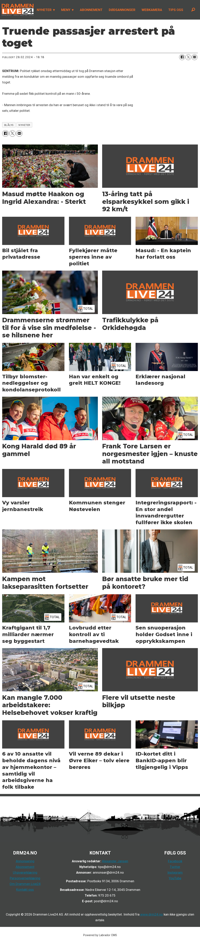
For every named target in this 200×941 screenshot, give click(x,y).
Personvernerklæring (25, 878)
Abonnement (25, 867)
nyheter (24, 124)
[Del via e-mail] (194, 57)
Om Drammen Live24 (25, 884)
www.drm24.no (151, 914)
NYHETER (44, 10)
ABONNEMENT (91, 10)
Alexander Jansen (115, 861)
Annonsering (25, 861)
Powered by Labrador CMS (100, 935)
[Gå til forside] (17, 10)
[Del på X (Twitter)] (188, 57)
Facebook (175, 861)
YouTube (175, 878)
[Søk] (193, 10)
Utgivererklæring (25, 872)
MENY (65, 10)
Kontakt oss (25, 889)
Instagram (175, 872)
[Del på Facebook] (182, 57)
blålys (9, 124)
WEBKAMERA (152, 10)
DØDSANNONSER (122, 10)
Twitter (175, 867)
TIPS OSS (175, 10)
